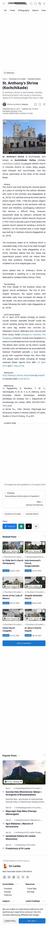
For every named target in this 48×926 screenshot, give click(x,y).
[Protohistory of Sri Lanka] (25, 845)
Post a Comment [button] (24, 643)
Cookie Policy (9, 921)
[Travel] (12, 10)
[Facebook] (4, 877)
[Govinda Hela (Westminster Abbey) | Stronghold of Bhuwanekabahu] (24, 772)
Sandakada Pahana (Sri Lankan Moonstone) (21, 837)
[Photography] (24, 10)
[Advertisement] (24, 40)
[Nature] (35, 10)
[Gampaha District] (23, 820)
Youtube (7, 891)
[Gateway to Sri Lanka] (16, 3)
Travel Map (31, 888)
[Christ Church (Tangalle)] (13, 615)
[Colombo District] (32, 514)
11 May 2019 (17, 365)
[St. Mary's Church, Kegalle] (35, 615)
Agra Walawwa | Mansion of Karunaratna (19, 825)
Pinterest (8, 895)
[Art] (5, 10)
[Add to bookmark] (21, 543)
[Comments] (39, 543)
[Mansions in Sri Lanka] (39, 820)
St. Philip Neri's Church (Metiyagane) (13, 561)
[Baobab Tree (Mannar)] (24, 503)
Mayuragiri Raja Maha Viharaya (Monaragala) (21, 812)
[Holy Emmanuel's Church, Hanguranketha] (35, 547)
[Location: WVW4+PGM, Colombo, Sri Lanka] (18, 113)
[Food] (43, 10)
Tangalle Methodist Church (33, 597)
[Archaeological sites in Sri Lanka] (27, 788)
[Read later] (35, 104)
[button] (4, 4)
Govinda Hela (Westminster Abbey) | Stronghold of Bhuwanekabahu (24, 793)
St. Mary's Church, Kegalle (33, 629)
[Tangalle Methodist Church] (35, 582)
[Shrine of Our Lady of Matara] (13, 582)
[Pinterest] (14, 877)
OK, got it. (32, 921)
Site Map (30, 891)
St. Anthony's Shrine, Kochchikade (20, 375)
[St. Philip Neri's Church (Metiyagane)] (13, 547)
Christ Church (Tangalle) (9, 629)
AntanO (41, 375)
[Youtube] (9, 877)
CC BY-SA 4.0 (23, 378)
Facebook (8, 888)
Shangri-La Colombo (31, 334)
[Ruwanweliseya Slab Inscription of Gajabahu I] (24, 494)
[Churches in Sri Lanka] (13, 514)
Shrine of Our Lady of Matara (12, 597)
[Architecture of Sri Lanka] (25, 832)
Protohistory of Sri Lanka (18, 848)
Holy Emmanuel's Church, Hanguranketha (32, 563)
